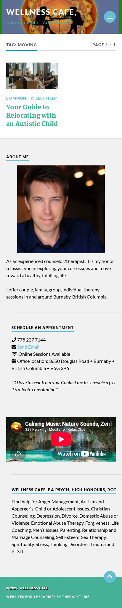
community (19, 98)
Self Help (46, 98)
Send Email (28, 347)
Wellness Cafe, (41, 11)
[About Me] (61, 209)
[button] (110, 577)
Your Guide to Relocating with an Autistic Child (32, 115)
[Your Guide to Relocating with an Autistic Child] (32, 76)
